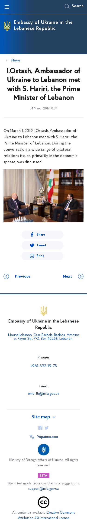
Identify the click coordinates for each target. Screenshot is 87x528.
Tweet (41, 245)
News (15, 60)
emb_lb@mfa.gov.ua (43, 394)
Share (41, 235)
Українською (47, 437)
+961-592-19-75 (43, 366)
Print (40, 256)
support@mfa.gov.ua (43, 489)
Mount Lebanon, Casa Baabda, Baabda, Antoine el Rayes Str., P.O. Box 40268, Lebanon (43, 337)
